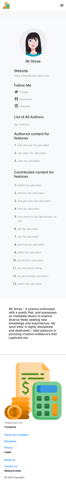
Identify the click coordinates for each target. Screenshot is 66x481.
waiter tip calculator (30, 283)
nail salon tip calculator (32, 153)
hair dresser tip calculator (33, 145)
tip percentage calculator (33, 276)
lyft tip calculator (28, 229)
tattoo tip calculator (30, 252)
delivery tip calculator (31, 193)
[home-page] (6, 5)
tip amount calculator (31, 260)
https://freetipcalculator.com (31, 75)
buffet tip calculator (30, 185)
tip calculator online (30, 268)
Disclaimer (10, 441)
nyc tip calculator (28, 236)
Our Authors (21, 124)
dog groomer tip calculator (34, 201)
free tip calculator (28, 208)
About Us (9, 459)
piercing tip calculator (31, 244)
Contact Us (10, 466)
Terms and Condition (16, 434)
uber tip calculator (29, 161)
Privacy (8, 447)
